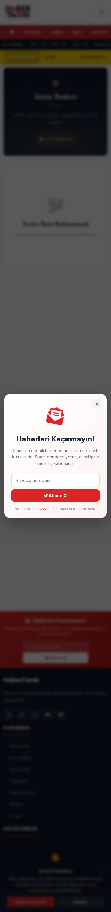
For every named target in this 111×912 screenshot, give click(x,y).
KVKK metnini (48, 509)
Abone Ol (58, 495)
